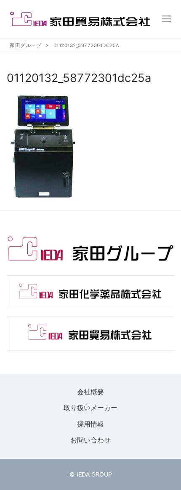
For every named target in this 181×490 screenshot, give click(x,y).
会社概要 (90, 391)
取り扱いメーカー (90, 408)
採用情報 (90, 424)
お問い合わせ (90, 440)
